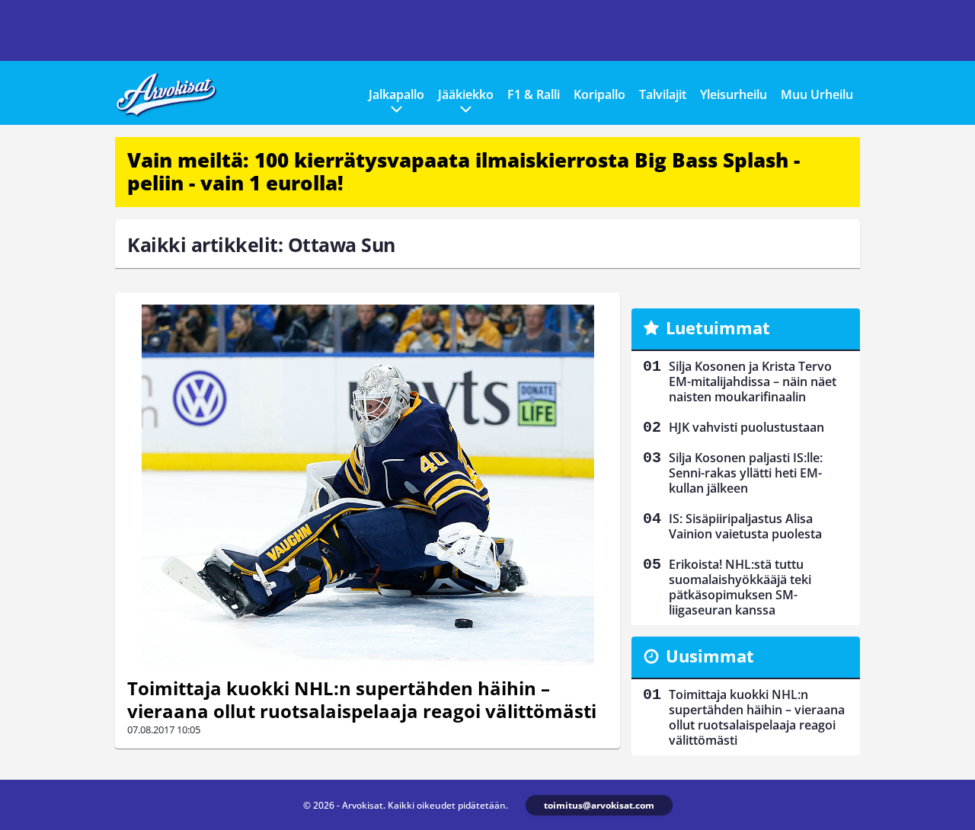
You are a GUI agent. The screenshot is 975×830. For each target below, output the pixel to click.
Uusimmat (710, 655)
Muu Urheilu (817, 94)
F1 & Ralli (533, 94)
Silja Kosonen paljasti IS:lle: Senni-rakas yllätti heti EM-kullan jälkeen (746, 472)
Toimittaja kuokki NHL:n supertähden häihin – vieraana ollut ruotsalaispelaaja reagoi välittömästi (361, 699)
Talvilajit (662, 94)
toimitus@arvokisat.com (599, 805)
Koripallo (599, 94)
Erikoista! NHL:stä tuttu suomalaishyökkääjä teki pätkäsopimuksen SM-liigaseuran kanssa (740, 587)
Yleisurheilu (733, 94)
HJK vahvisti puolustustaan (746, 427)
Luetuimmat (718, 327)
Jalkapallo (396, 94)
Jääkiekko (466, 94)
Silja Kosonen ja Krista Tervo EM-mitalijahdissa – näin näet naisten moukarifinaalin (752, 381)
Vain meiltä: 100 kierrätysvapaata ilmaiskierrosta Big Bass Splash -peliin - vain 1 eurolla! (463, 171)
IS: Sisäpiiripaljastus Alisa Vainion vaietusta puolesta (745, 526)
